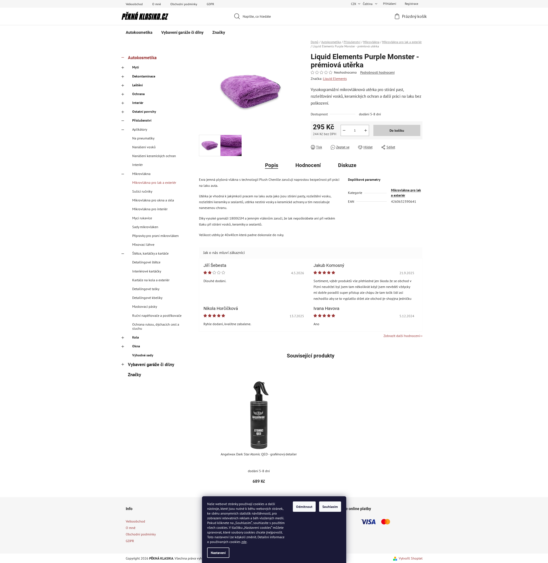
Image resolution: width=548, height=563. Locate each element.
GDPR (210, 4)
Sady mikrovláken (145, 227)
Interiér (137, 103)
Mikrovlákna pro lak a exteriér (154, 182)
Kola (135, 337)
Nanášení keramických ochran (154, 156)
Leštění (137, 85)
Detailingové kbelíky (147, 297)
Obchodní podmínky (183, 4)
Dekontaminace (143, 76)
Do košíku (397, 130)
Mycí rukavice (142, 218)
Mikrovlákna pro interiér (150, 209)
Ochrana (138, 94)
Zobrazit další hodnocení (401, 336)
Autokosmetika (142, 57)
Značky (134, 374)
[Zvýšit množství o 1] (365, 130)
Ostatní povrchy (144, 111)
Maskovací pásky (144, 306)
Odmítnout (304, 506)
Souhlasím (330, 506)
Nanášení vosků (144, 147)
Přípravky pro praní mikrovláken (155, 236)
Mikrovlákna (141, 174)
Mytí (135, 67)
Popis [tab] (271, 165)
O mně (156, 4)
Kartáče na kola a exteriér (150, 280)
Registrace (411, 4)
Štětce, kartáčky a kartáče (150, 253)
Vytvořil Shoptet (410, 558)
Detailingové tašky (145, 289)
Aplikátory (139, 129)
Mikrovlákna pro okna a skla (153, 200)
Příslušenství (141, 120)
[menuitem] (139, 32)
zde (244, 542)
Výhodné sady (142, 355)
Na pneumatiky (143, 138)
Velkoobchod (134, 4)
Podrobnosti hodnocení (377, 72)
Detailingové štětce (146, 262)
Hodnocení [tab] (308, 165)
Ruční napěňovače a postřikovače (157, 315)
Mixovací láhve (143, 244)
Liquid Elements (335, 78)
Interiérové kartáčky (146, 271)
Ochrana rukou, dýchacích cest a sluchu (155, 326)
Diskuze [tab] (347, 165)
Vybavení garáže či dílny (151, 364)
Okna (136, 346)
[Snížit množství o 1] (344, 130)
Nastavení (218, 553)
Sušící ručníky (142, 191)
